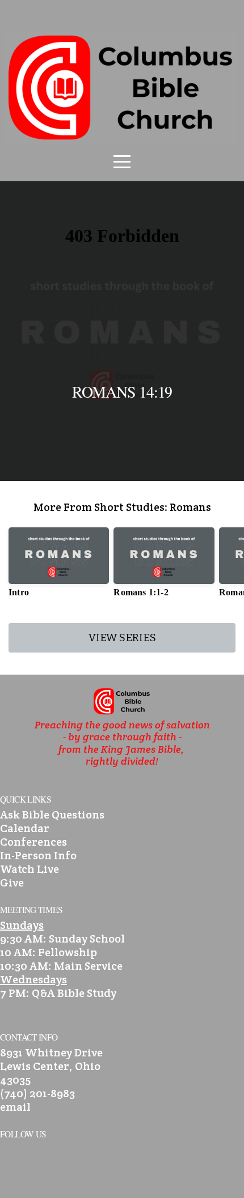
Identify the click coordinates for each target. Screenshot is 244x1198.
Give (12, 882)
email (15, 1106)
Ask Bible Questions (52, 814)
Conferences (33, 841)
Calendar (24, 828)
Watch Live (29, 869)
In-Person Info (38, 855)
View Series (122, 637)
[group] (59, 566)
